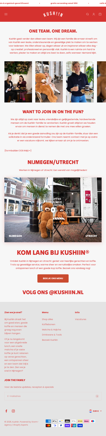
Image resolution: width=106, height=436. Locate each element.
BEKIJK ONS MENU (53, 278)
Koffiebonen (48, 324)
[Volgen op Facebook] (6, 411)
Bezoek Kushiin (50, 340)
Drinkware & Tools (52, 334)
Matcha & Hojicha (51, 329)
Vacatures (80, 319)
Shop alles (47, 319)
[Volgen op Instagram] (13, 411)
